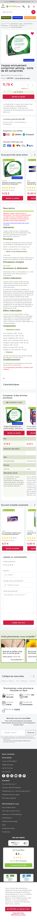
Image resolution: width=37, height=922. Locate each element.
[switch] (25, 843)
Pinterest (24, 775)
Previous (31, 155)
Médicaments (28, 23)
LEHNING (10, 78)
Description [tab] (9, 208)
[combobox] (18, 12)
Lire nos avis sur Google (18, 865)
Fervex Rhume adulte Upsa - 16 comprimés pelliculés (12, 533)
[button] (32, 34)
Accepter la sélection (18, 909)
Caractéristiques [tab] (11, 385)
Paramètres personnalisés (18, 914)
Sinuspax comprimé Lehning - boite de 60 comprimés (12, 183)
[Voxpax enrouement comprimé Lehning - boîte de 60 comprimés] (14, 415)
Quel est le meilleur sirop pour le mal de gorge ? (12, 652)
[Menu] (27, 841)
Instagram (7, 775)
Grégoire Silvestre (7, 656)
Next (35, 155)
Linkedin (20, 775)
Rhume (22, 25)
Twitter (11, 775)
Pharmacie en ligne (16, 23)
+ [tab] (3, 378)
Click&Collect (7, 818)
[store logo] (13, 6)
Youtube (15, 775)
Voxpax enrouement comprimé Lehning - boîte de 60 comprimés (13, 428)
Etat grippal (14, 25)
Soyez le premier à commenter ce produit (12, 75)
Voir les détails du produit (22, 78)
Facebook (3, 775)
